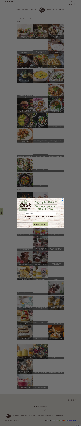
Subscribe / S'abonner (40, 224)
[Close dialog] (62, 199)
